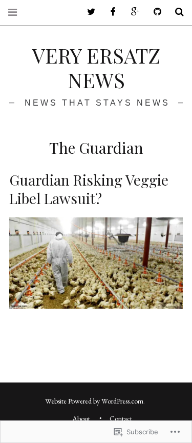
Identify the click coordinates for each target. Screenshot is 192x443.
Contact (121, 418)
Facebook (109, 12)
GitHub (153, 12)
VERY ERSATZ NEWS (96, 67)
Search (175, 12)
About (81, 418)
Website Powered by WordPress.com (94, 401)
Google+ (131, 12)
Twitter (87, 12)
